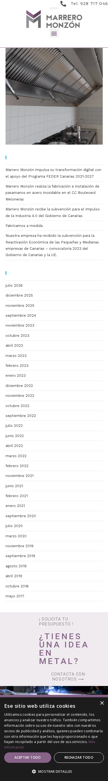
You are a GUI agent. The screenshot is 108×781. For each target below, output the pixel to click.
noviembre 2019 (20, 546)
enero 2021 (15, 506)
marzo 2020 (16, 536)
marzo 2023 (16, 356)
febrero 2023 (17, 366)
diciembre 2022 (19, 386)
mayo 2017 (15, 596)
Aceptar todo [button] (27, 757)
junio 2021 (14, 486)
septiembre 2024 (21, 315)
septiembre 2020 (21, 516)
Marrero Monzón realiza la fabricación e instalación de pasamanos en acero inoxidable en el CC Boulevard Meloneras (52, 192)
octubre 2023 (17, 335)
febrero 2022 (17, 466)
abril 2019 (14, 576)
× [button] (102, 703)
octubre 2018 (17, 586)
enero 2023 (16, 375)
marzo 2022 (16, 456)
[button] (54, 33)
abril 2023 (14, 345)
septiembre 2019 (20, 556)
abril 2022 (14, 446)
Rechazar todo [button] (79, 757)
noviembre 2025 (20, 305)
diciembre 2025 (19, 295)
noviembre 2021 (20, 476)
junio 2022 (15, 436)
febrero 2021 (17, 496)
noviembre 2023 (20, 325)
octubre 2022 (17, 406)
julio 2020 (14, 526)
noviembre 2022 (20, 396)
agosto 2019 (16, 566)
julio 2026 (14, 285)
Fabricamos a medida (24, 226)
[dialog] (54, 739)
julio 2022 (14, 426)
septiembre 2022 (21, 416)
